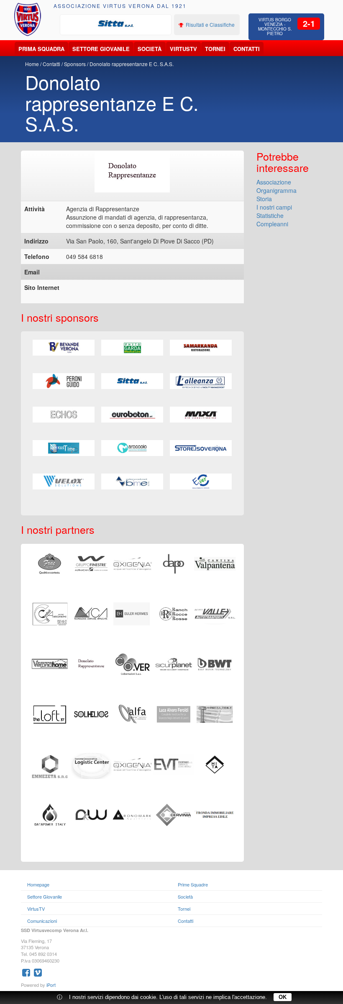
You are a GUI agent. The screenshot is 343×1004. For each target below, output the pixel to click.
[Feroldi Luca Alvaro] (174, 713)
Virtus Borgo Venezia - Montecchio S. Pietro (275, 26)
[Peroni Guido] (63, 381)
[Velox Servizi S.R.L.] (63, 481)
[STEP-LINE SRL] (132, 763)
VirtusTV (183, 49)
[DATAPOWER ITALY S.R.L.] (50, 813)
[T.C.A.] (91, 613)
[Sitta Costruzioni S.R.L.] (116, 24)
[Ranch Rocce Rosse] (174, 613)
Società (149, 49)
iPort (51, 984)
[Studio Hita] (214, 763)
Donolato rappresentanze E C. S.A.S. (132, 63)
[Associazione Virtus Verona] (27, 19)
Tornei (215, 49)
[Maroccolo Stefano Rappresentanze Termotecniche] (132, 448)
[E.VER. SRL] (200, 481)
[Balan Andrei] (214, 713)
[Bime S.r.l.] (132, 481)
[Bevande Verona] (63, 348)
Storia (264, 199)
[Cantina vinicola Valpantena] (214, 562)
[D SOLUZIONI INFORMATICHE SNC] (91, 813)
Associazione (273, 182)
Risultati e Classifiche (209, 24)
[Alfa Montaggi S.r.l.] (132, 713)
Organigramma (276, 190)
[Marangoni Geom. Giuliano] (132, 562)
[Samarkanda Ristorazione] (200, 348)
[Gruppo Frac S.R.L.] (50, 562)
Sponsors (75, 63)
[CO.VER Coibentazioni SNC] (132, 663)
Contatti (246, 49)
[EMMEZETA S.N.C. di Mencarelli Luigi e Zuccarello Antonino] (50, 765)
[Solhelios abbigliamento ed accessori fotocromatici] (91, 713)
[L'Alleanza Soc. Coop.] (200, 381)
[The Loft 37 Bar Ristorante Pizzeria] (50, 713)
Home (32, 63)
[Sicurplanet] (174, 663)
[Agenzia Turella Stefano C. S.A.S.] (214, 663)
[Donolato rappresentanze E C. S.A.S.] (91, 663)
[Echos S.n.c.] (63, 415)
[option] (116, 24)
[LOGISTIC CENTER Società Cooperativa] (91, 765)
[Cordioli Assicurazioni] (50, 613)
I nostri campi (274, 207)
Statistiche (270, 215)
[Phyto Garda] (132, 348)
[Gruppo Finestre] (91, 562)
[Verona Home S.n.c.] (50, 663)
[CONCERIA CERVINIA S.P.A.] (174, 813)
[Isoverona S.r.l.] (200, 448)
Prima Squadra (41, 49)
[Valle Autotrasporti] (214, 613)
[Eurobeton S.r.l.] (132, 415)
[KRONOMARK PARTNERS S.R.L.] (132, 813)
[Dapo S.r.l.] (174, 562)
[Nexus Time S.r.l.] (63, 448)
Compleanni (272, 224)
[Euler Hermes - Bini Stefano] (132, 613)
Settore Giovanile (101, 49)
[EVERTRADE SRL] (174, 763)
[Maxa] (200, 415)
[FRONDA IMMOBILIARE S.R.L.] (214, 813)
